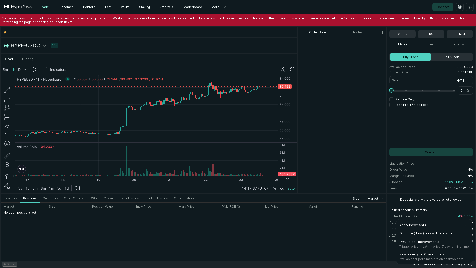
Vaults (125, 7)
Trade (44, 7)
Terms (443, 264)
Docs (415, 264)
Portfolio (89, 7)
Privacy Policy (462, 264)
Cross (402, 34)
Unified (459, 34)
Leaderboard (192, 7)
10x (431, 34)
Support (429, 264)
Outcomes (66, 7)
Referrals (166, 7)
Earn (108, 7)
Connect (443, 7)
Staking (144, 7)
